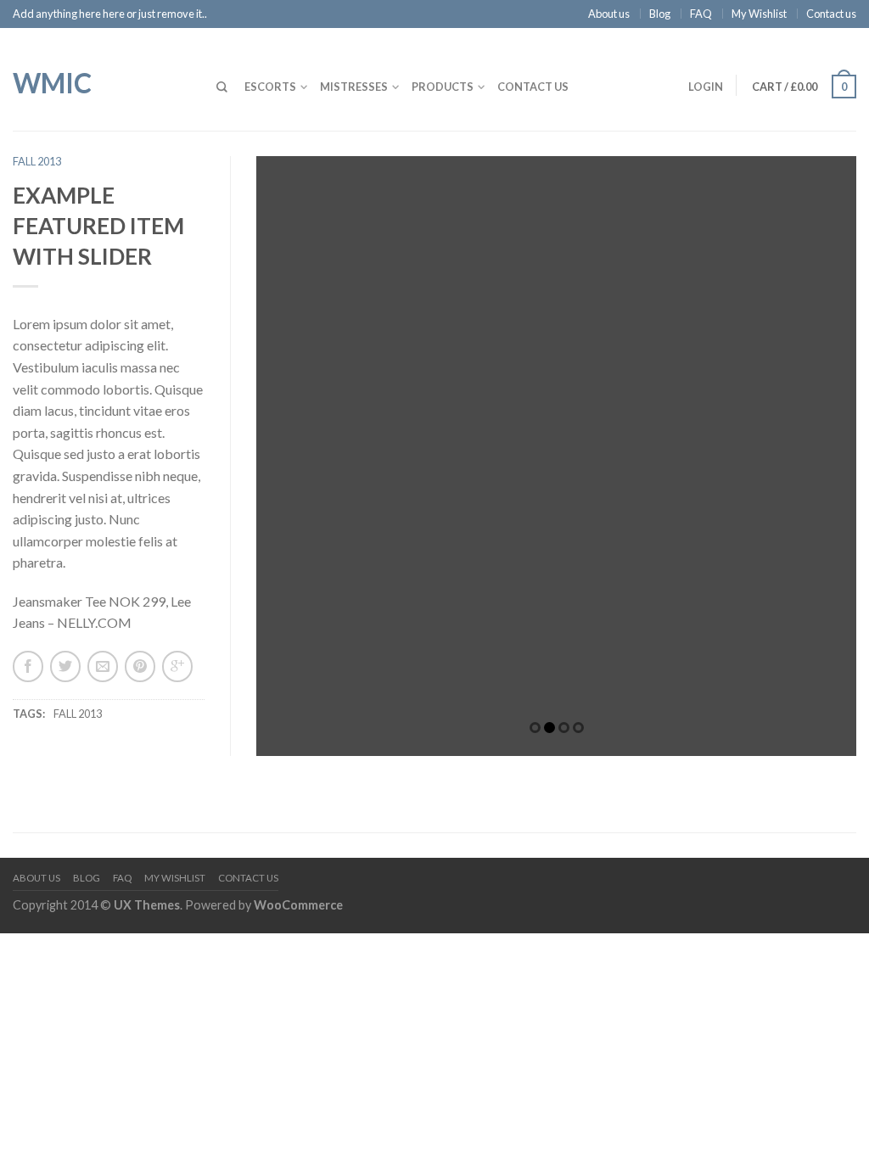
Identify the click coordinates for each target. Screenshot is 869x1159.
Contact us (831, 13)
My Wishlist (759, 13)
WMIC (52, 81)
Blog (659, 13)
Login (705, 86)
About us (609, 13)
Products (443, 86)
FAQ (701, 13)
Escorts (270, 86)
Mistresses (354, 86)
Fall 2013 (37, 161)
